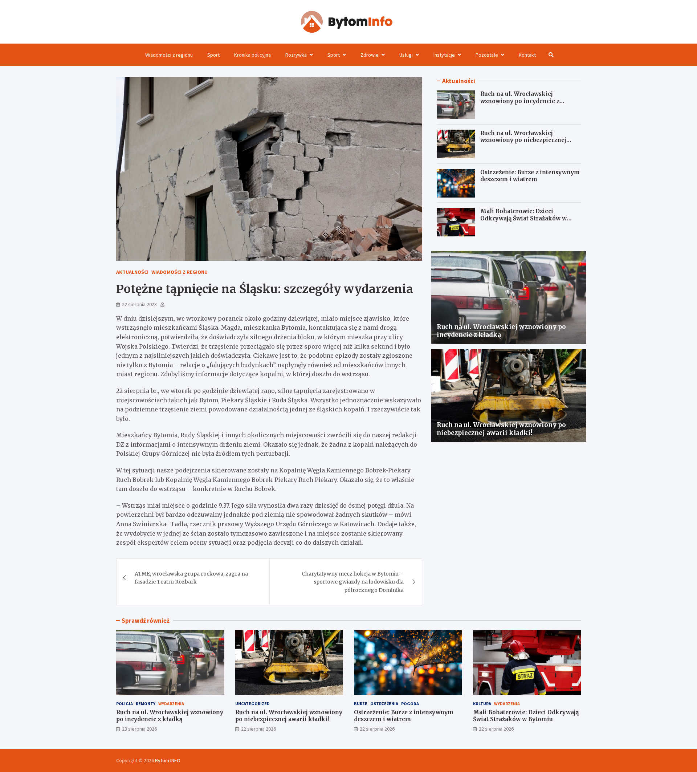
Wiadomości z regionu (169, 55)
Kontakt (527, 55)
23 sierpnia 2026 (139, 729)
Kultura (482, 703)
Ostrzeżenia (384, 703)
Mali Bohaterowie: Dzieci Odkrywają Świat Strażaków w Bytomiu (523, 218)
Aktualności (132, 272)
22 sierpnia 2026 (258, 729)
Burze (360, 703)
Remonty (145, 703)
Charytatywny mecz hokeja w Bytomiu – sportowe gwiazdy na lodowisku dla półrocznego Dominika (353, 581)
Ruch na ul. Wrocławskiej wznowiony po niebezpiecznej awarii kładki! (523, 140)
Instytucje (444, 55)
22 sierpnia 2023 (139, 304)
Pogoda (410, 703)
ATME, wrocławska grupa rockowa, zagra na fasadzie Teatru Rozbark (191, 577)
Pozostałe (487, 55)
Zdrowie (369, 55)
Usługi (406, 55)
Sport (213, 55)
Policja (124, 703)
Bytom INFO (167, 760)
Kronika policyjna (252, 55)
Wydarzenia (171, 703)
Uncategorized (252, 703)
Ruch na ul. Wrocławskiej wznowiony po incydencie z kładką (519, 100)
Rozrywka (296, 55)
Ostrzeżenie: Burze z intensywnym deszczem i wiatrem (530, 176)
